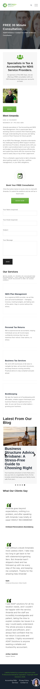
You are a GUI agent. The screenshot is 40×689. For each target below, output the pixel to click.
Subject (5, 230)
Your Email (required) (10, 220)
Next (34, 455)
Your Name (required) (10, 210)
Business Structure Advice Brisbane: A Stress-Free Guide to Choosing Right (19, 458)
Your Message (8, 240)
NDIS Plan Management (16, 294)
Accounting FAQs (11, 680)
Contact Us (24, 683)
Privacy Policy (24, 680)
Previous (6, 455)
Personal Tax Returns (15, 327)
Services (15, 683)
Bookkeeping (11, 394)
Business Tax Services (15, 361)
